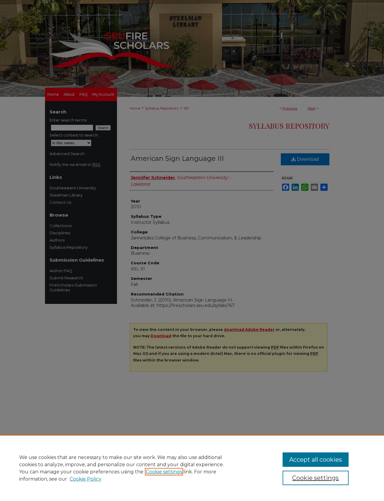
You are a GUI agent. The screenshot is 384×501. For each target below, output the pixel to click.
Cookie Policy (85, 479)
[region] (192, 468)
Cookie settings (164, 472)
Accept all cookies (315, 459)
